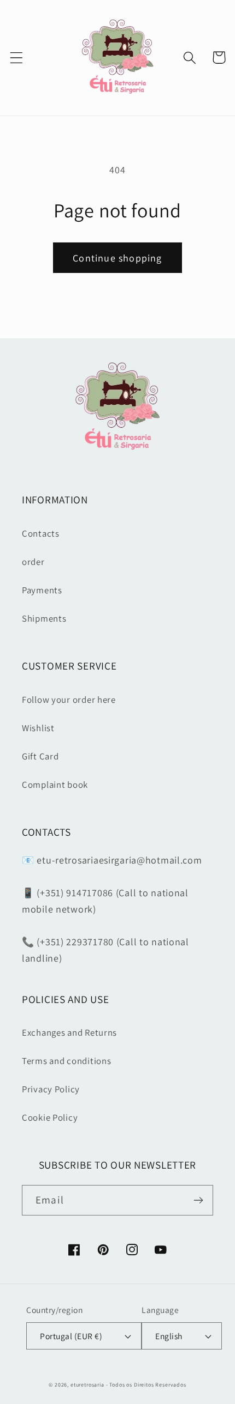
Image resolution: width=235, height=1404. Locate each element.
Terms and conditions (66, 1061)
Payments (42, 590)
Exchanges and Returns (69, 1032)
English (168, 1335)
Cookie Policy (50, 1117)
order (33, 562)
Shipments (44, 618)
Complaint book (55, 785)
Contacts (41, 533)
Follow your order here (69, 700)
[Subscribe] (198, 1200)
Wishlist (38, 728)
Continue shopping (117, 258)
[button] (16, 57)
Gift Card (40, 756)
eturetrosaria (87, 1384)
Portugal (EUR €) (71, 1335)
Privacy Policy (51, 1089)
